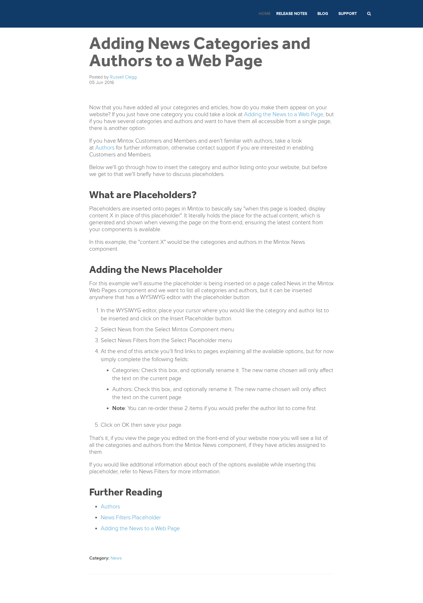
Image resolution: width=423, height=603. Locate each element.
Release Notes (291, 13)
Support (347, 13)
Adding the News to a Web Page (283, 114)
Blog (322, 13)
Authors (105, 147)
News (116, 558)
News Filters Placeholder (131, 517)
